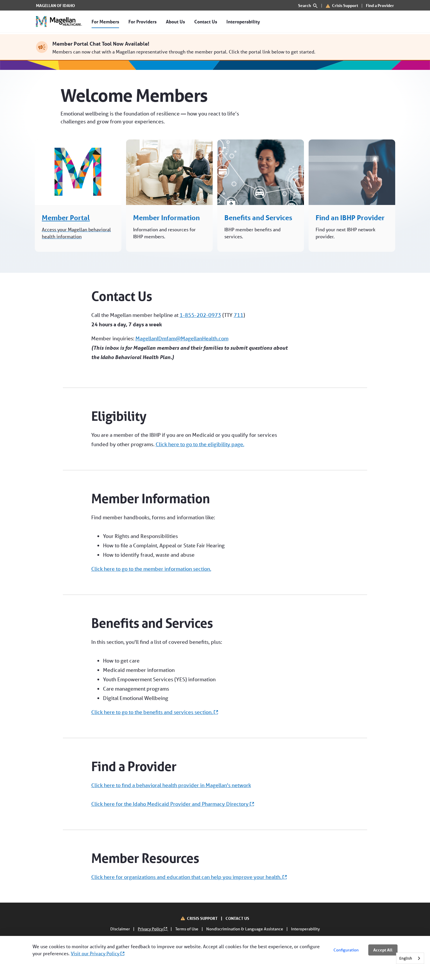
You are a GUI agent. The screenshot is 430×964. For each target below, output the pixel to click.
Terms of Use (187, 929)
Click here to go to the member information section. (151, 568)
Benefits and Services (152, 623)
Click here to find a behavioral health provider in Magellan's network (171, 785)
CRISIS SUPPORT (203, 918)
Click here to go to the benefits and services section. (152, 712)
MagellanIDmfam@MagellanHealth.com (181, 338)
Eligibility (118, 416)
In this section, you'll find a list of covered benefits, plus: (156, 677)
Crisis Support (345, 5)
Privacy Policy (151, 929)
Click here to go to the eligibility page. (200, 444)
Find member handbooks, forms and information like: (158, 543)
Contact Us (121, 296)
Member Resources (145, 858)
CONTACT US (237, 918)
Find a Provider (380, 5)
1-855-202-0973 (200, 315)
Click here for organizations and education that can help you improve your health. (187, 877)
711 (238, 315)
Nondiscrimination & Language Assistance (245, 929)
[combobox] (410, 958)
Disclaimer (120, 929)
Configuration (346, 950)
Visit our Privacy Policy (96, 953)
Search (305, 5)
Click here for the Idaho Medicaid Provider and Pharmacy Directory (170, 804)
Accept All (383, 950)
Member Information (150, 498)
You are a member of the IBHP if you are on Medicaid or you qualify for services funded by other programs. (184, 439)
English (405, 958)
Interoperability (305, 929)
